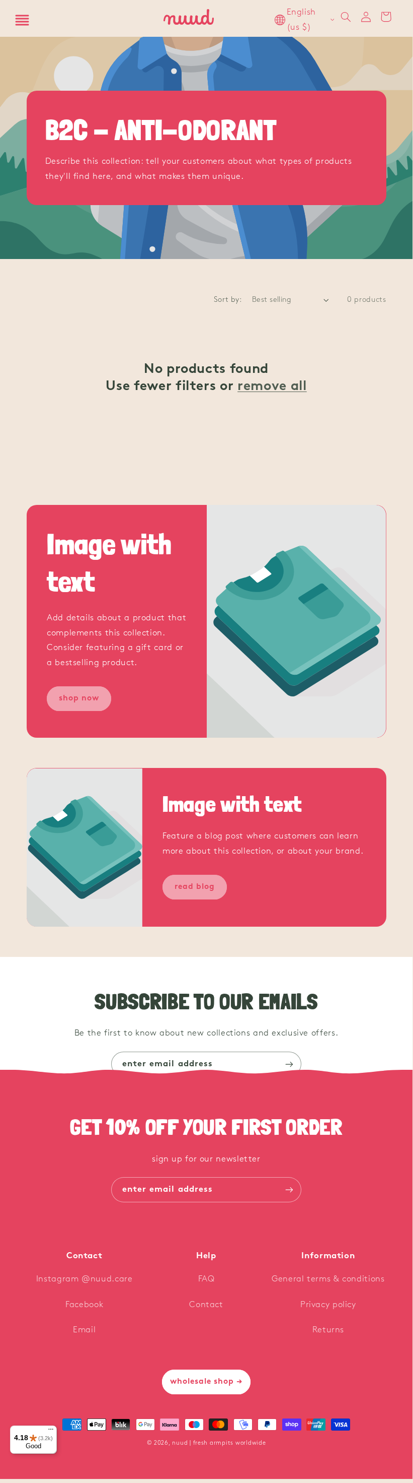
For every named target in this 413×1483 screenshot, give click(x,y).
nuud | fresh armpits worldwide (219, 1443)
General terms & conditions (328, 1279)
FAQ (206, 1279)
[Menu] (51, 1432)
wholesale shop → (206, 1382)
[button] (22, 20)
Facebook (84, 1305)
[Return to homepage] (189, 20)
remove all (272, 387)
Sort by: (227, 300)
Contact (206, 1305)
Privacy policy (328, 1305)
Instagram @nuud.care (84, 1279)
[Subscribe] (289, 1064)
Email (84, 1330)
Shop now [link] (78, 698)
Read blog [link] (195, 887)
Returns (328, 1330)
